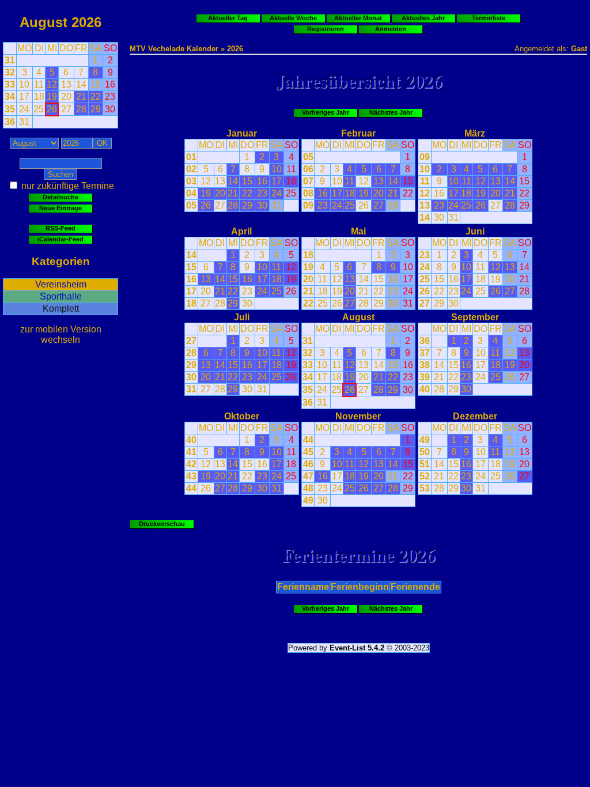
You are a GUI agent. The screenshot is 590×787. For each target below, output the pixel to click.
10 (276, 169)
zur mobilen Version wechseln (60, 334)
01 (191, 157)
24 (276, 193)
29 (247, 205)
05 (191, 205)
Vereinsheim (60, 284)
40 (424, 389)
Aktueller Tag (228, 17)
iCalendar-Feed (60, 239)
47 (308, 476)
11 (291, 169)
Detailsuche (60, 197)
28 (233, 205)
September (475, 317)
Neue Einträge (60, 208)
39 (424, 377)
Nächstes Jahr (391, 112)
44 (191, 488)
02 (191, 169)
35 (10, 109)
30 (262, 205)
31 (10, 60)
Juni (475, 231)
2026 (86, 22)
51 (424, 464)
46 (308, 464)
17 (276, 181)
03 (191, 181)
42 (191, 464)
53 (424, 488)
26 (206, 205)
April (241, 231)
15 (247, 181)
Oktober (241, 416)
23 (262, 193)
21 (233, 193)
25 (291, 193)
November (358, 416)
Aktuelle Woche (293, 17)
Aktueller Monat (358, 17)
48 (308, 488)
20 (220, 193)
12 (206, 181)
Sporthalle (61, 296)
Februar (358, 133)
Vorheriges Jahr (325, 112)
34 (10, 96)
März (474, 133)
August (43, 22)
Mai (358, 231)
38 (424, 365)
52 (424, 476)
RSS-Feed (60, 228)
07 (308, 181)
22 (247, 193)
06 (308, 169)
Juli (241, 317)
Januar (241, 133)
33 (10, 84)
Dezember (475, 416)
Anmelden (390, 28)
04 (191, 193)
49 (308, 500)
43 (191, 476)
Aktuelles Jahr (423, 17)
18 (291, 181)
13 (220, 181)
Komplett (61, 308)
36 (10, 122)
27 (220, 205)
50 (424, 452)
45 (308, 452)
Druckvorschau (162, 523)
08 (308, 193)
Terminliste (488, 17)
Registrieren (325, 28)
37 (424, 353)
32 (10, 72)
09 (308, 205)
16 (262, 181)
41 (191, 452)
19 (206, 193)
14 (233, 181)
